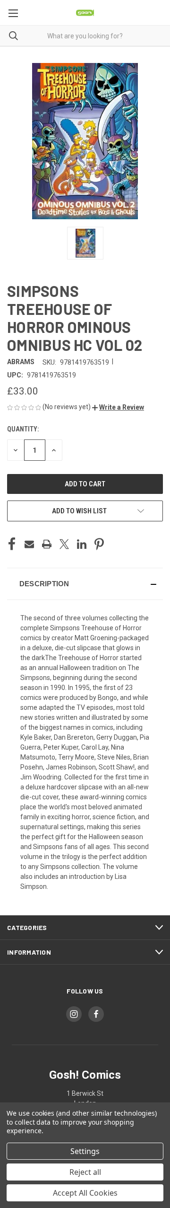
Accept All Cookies (85, 1193)
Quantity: (23, 429)
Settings (85, 1151)
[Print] (46, 544)
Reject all (85, 1172)
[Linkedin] (81, 544)
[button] (118, 407)
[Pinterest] (99, 544)
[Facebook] (12, 544)
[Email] (29, 544)
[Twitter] (64, 544)
